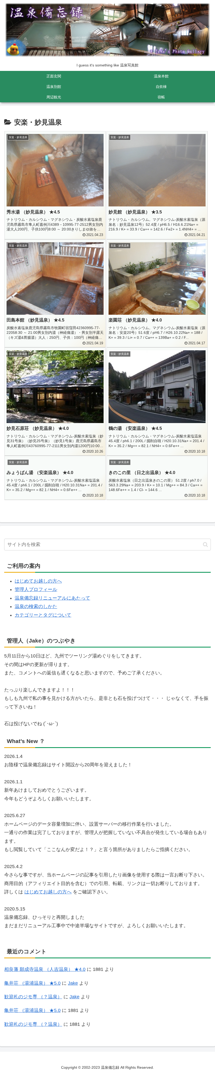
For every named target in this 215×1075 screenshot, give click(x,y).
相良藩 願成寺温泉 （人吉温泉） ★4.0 (44, 969)
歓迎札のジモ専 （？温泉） (33, 996)
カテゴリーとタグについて (43, 615)
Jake (73, 983)
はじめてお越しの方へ (38, 581)
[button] (205, 545)
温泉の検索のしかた (36, 606)
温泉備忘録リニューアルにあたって (52, 598)
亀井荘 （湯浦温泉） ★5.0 (32, 983)
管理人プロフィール (36, 589)
